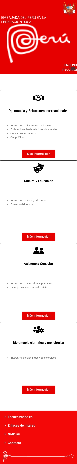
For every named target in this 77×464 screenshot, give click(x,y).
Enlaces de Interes (21, 426)
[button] (72, 68)
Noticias (14, 434)
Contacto (14, 443)
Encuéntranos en (20, 417)
